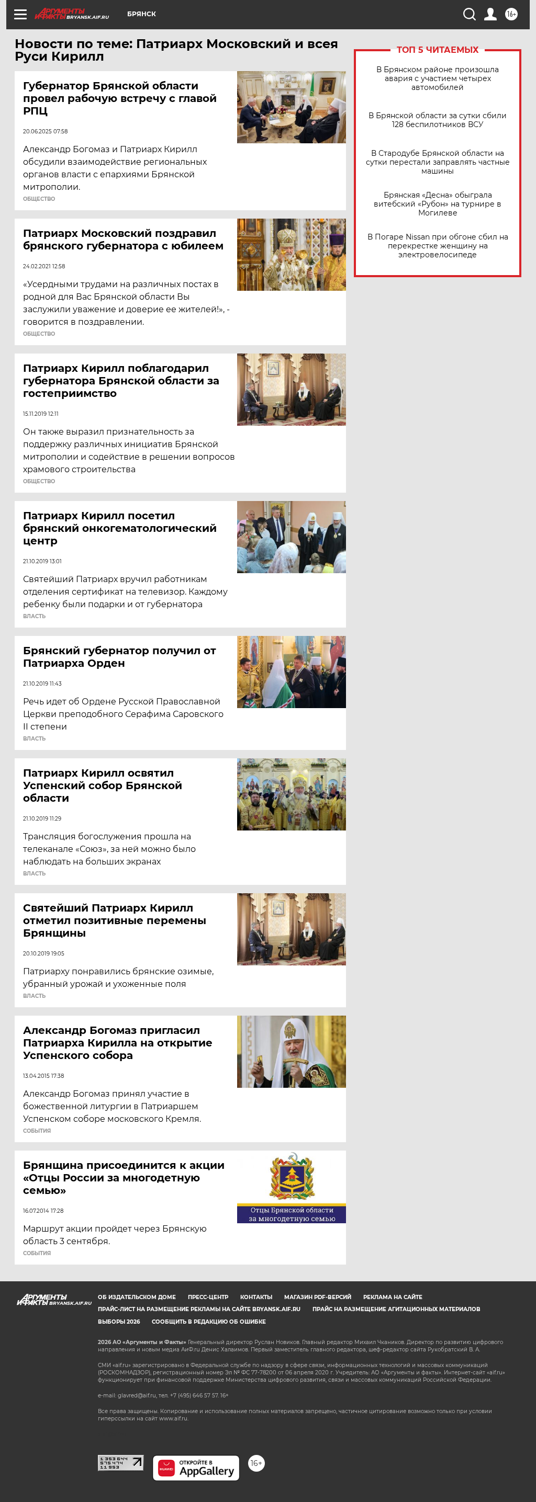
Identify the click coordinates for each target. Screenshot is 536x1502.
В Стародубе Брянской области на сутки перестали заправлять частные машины (438, 162)
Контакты (256, 1297)
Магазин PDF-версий (317, 1297)
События (37, 1131)
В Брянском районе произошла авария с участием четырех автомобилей (437, 78)
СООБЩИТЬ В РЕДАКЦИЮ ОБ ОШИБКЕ (209, 1321)
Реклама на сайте (392, 1297)
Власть (34, 616)
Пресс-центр (208, 1297)
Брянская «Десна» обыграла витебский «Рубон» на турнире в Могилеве (437, 204)
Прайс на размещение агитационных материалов (396, 1309)
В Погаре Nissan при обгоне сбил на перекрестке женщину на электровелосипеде (437, 246)
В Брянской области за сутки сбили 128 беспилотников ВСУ (437, 120)
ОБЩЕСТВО (39, 199)
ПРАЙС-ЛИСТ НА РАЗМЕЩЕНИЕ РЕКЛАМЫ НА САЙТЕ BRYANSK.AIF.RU (199, 1309)
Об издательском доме (137, 1297)
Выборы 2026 (119, 1321)
